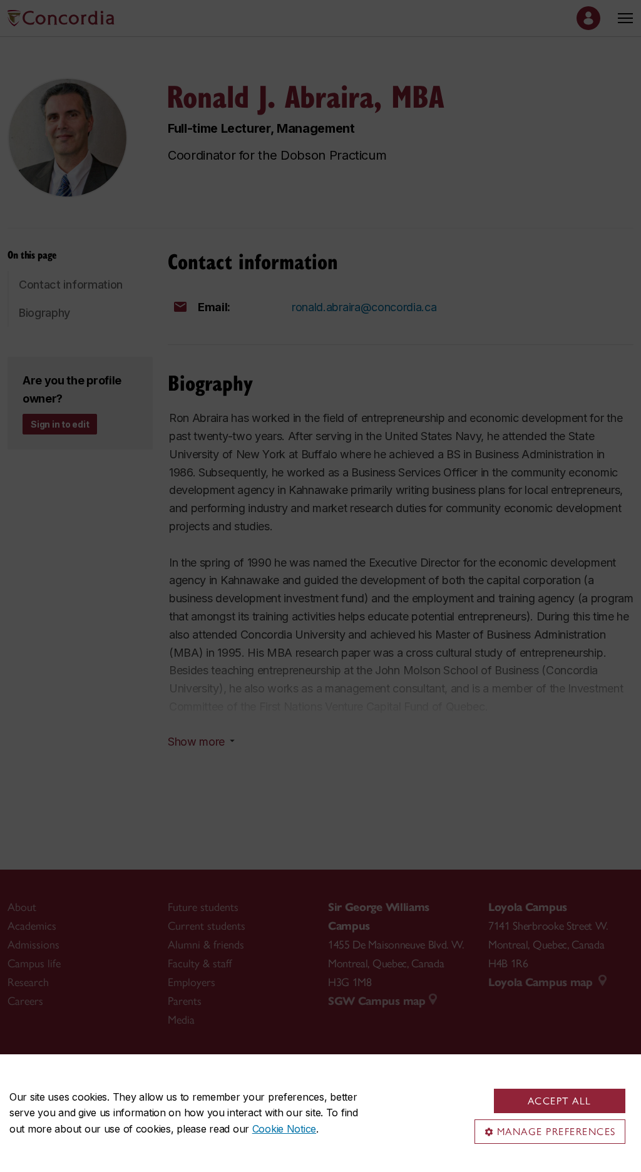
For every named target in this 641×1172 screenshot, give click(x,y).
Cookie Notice (284, 1129)
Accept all (560, 1101)
